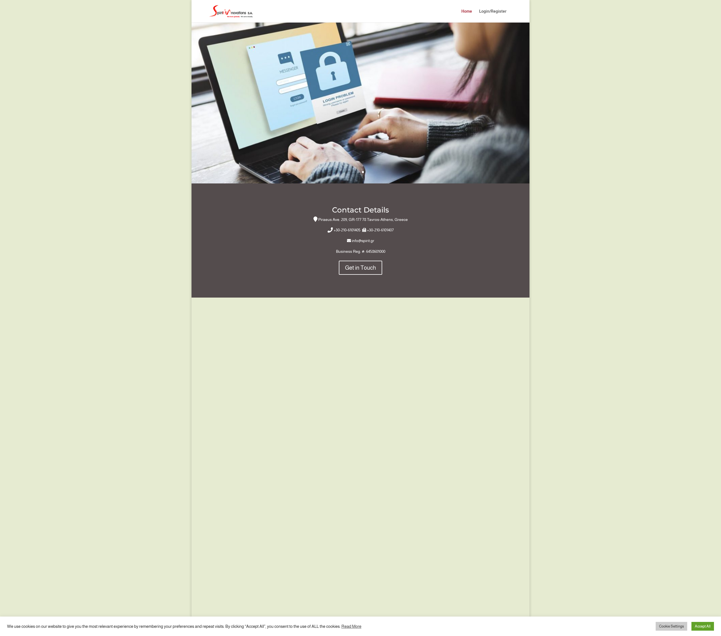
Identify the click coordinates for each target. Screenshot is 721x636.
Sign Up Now (360, 85)
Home (466, 11)
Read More (351, 626)
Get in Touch (360, 268)
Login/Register (492, 11)
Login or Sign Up (360, 129)
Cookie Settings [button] (671, 626)
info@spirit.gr (363, 240)
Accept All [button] (703, 626)
